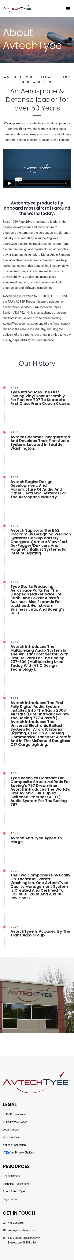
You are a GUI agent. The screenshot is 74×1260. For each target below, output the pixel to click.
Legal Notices (11, 1129)
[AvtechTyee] (18, 8)
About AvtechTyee (14, 1191)
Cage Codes (10, 1199)
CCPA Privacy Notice (15, 1121)
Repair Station (11, 1176)
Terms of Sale (11, 1137)
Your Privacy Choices (21, 1152)
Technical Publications (16, 1183)
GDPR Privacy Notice (15, 1114)
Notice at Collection (14, 1144)
